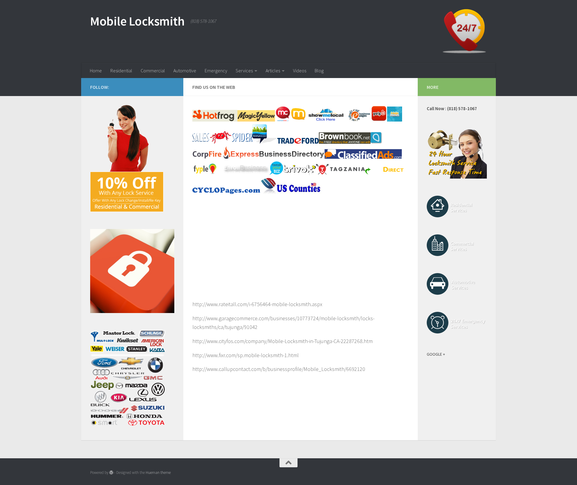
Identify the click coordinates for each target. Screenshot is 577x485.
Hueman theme (158, 472)
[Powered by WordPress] (111, 472)
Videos (299, 71)
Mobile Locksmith (137, 21)
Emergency (216, 71)
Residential (121, 71)
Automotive (184, 71)
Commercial (153, 71)
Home (96, 71)
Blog (319, 71)
